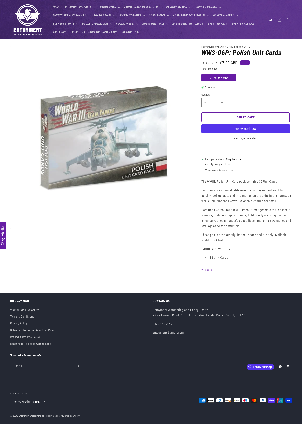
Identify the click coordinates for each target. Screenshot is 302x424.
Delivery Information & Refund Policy (33, 330)
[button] (80, 7)
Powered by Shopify (70, 416)
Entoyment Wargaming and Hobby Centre (39, 416)
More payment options (246, 138)
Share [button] (208, 269)
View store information (219, 170)
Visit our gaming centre (24, 310)
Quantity (205, 94)
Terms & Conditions (22, 316)
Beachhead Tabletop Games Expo (30, 344)
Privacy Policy (19, 323)
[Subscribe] (77, 366)
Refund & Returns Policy (25, 337)
